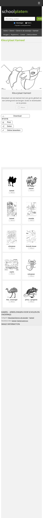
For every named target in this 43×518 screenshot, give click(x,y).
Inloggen (6, 34)
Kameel (35, 31)
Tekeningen (19, 23)
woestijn (31, 218)
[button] (11, 130)
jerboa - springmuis (31, 300)
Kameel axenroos (22, 321)
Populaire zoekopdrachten (23, 25)
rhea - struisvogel (11, 300)
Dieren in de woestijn (23, 31)
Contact (22, 34)
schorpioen (11, 246)
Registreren (14, 34)
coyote (12, 272)
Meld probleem (32, 34)
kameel (11, 191)
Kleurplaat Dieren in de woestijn (18, 318)
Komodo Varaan (31, 246)
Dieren (11, 31)
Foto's (29, 23)
